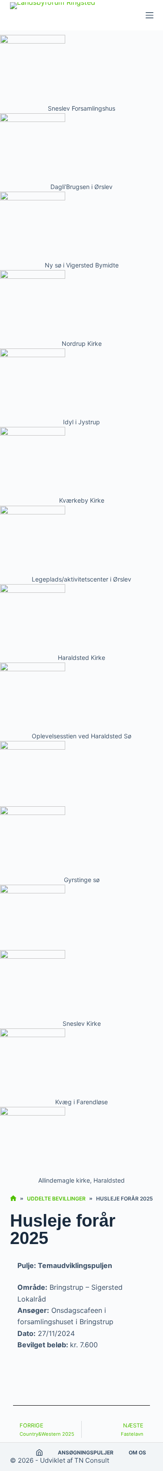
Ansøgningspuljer (85, 1452)
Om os (137, 1452)
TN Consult (91, 1460)
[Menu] (149, 15)
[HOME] (13, 1198)
